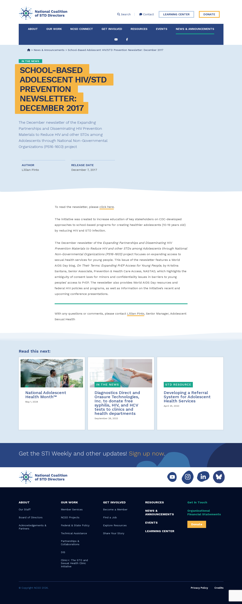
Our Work (54, 29)
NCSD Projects (70, 517)
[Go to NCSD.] (28, 49)
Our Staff (25, 509)
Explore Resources (115, 525)
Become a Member (115, 509)
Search (125, 14)
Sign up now (146, 453)
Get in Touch (197, 502)
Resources (139, 29)
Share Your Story (113, 533)
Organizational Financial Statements (204, 512)
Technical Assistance (74, 533)
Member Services (72, 509)
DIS (63, 552)
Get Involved (112, 29)
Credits (218, 587)
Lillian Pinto (135, 313)
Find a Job (110, 517)
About (33, 29)
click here (106, 207)
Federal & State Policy (75, 525)
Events (161, 29)
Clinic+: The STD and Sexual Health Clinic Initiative (74, 563)
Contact (148, 14)
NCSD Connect (81, 29)
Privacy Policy (199, 587)
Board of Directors (31, 517)
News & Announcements (195, 29)
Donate (209, 14)
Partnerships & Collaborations (70, 542)
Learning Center (176, 14)
